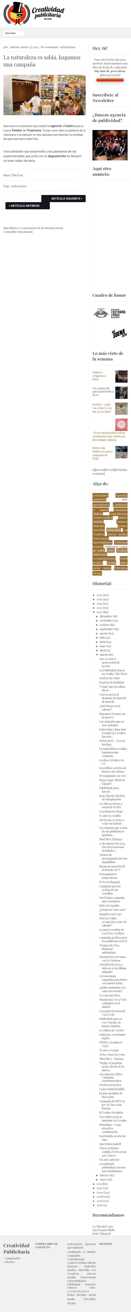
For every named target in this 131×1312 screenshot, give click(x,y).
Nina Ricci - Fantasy (111, 1058)
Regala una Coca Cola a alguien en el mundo (112, 1003)
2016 (99, 595)
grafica (122, 526)
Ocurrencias (100, 538)
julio (102, 637)
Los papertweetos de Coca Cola (112, 1012)
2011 (99, 1184)
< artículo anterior (24, 206)
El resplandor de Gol (112, 776)
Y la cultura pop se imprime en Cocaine (113, 1118)
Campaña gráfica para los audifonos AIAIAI (113, 939)
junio (103, 642)
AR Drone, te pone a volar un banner (111, 821)
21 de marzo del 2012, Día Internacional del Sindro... (112, 847)
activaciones (67, 47)
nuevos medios (117, 534)
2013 (99, 607)
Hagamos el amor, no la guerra (112, 715)
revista (111, 562)
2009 (100, 1192)
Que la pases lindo (103, 1230)
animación (99, 499)
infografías (114, 530)
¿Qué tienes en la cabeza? (109, 707)
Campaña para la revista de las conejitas (109, 889)
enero (103, 1179)
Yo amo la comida (110, 815)
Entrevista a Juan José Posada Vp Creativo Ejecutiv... (112, 733)
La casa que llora (109, 995)
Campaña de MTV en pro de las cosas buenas (112, 1104)
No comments (49, 47)
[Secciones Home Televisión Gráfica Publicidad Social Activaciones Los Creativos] (13, 33)
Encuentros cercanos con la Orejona (112, 958)
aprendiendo (101, 504)
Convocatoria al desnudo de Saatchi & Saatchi (112, 698)
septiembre (107, 629)
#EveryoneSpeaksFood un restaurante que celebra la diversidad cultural (108, 436)
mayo (103, 646)
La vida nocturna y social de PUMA (110, 805)
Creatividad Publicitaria (16, 1248)
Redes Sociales (77, 1294)
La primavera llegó (111, 811)
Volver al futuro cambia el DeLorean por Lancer (112, 1151)
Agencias (121, 495)
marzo (104, 654)
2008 (100, 1196)
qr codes (99, 550)
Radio (110, 550)
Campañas (120, 510)
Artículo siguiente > (67, 198)
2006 (100, 1205)
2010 (99, 1188)
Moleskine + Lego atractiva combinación (110, 1128)
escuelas (98, 521)
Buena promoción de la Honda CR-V (112, 868)
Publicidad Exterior (81, 1284)
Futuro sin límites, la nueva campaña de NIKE (102, 453)
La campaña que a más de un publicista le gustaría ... (113, 831)
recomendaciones (104, 558)
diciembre (106, 616)
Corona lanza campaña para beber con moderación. (113, 979)
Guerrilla (98, 530)
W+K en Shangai (109, 882)
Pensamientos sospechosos (108, 875)
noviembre (106, 620)
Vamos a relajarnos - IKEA (99, 375)
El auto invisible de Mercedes (110, 1095)
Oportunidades (102, 542)
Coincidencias (118, 514)
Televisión (121, 568)
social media (102, 568)
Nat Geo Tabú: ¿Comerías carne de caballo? (113, 921)
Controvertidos (102, 517)
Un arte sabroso (109, 1159)
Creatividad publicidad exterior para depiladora (112, 1167)
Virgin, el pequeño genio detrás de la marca (111, 1066)
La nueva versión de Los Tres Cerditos (111, 931)
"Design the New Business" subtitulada (109, 949)
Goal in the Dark (109, 678)
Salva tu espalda (109, 905)
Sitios (123, 562)
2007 (99, 1201)
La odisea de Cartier (111, 1030)
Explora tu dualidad (111, 682)
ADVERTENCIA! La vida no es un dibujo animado (112, 968)
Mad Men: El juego (110, 839)
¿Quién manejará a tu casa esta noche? (112, 989)
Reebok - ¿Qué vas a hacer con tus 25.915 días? (102, 408)
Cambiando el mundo (81, 1252)
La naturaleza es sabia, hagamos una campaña (113, 752)
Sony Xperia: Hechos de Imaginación (112, 797)
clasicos (98, 514)
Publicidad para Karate (109, 789)
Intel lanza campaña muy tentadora (112, 899)
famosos (122, 521)
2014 (99, 603)
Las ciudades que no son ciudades (111, 723)
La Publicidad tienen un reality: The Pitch (113, 672)
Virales (97, 573)
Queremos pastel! (110, 1144)
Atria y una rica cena (112, 1054)
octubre (105, 625)
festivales (98, 526)
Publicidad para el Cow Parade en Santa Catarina (110, 1022)
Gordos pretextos (110, 1085)
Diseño (123, 517)
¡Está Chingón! (101, 1233)
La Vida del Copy (102, 1226)
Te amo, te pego (109, 1050)
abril (103, 650)
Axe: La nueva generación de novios (109, 662)
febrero (104, 1175)
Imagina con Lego (110, 914)
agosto (104, 633)
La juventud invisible (112, 1089)
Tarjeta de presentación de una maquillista (113, 858)
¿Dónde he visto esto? (112, 909)
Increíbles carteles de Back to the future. (112, 769)
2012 (99, 612)
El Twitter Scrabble (111, 1112)
